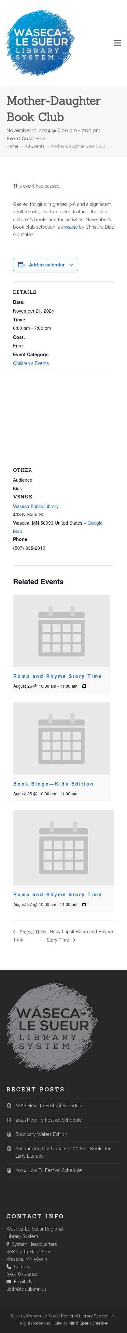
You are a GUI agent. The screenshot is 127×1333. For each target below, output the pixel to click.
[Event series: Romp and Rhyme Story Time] (84, 686)
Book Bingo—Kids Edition (53, 783)
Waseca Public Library (36, 506)
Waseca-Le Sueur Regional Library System (67, 1315)
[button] (117, 43)
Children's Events (31, 363)
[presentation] (61, 631)
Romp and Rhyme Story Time (57, 676)
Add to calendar (46, 264)
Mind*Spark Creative (87, 1323)
